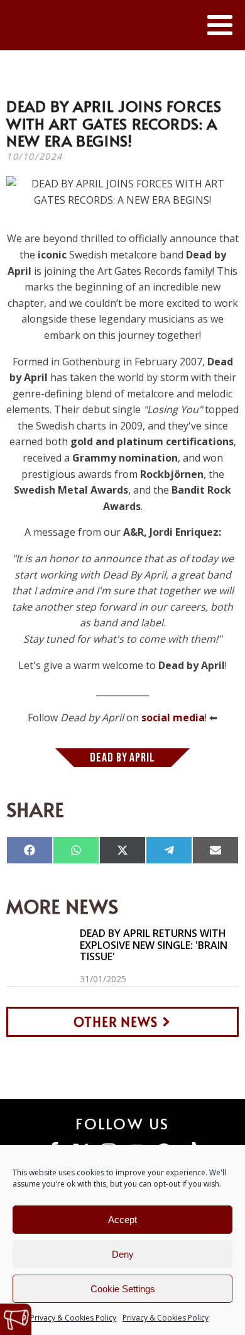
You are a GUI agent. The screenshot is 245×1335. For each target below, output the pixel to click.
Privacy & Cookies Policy (73, 1317)
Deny (123, 1254)
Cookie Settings (122, 1288)
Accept (122, 1219)
